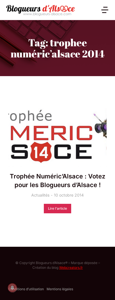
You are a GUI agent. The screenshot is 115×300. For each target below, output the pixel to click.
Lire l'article (57, 208)
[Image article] (57, 134)
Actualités (40, 195)
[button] (104, 9)
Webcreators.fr (71, 267)
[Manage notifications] (12, 287)
